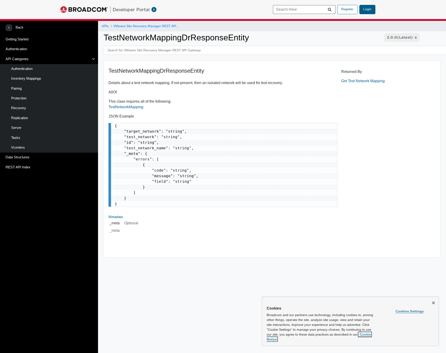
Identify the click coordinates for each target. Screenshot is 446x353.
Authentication (16, 49)
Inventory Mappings (26, 78)
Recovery (18, 108)
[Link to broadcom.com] (84, 9)
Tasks (15, 138)
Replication (19, 118)
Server (16, 128)
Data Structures (18, 157)
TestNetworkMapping (125, 107)
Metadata (115, 217)
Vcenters (18, 147)
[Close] (433, 302)
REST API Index (18, 167)
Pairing (16, 88)
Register (347, 9)
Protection (18, 98)
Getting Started (17, 39)
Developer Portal (131, 9)
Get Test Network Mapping (363, 81)
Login (367, 9)
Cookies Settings (410, 311)
